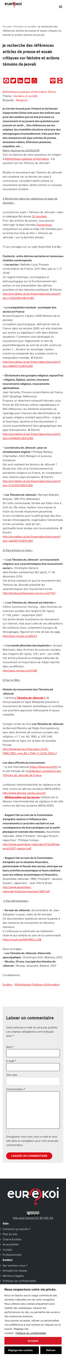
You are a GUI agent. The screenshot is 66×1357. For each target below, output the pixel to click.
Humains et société (25, 26)
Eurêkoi (7, 984)
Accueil (7, 26)
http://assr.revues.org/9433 (20, 636)
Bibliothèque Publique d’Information (37, 984)
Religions (22, 100)
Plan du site (10, 1234)
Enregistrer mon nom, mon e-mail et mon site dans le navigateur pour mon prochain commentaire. (32, 1141)
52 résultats (39, 216)
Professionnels (12, 1254)
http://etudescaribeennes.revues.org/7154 (29, 593)
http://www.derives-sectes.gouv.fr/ (24, 793)
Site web (11, 1075)
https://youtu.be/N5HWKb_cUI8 (22, 939)
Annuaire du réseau (15, 1270)
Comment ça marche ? (16, 1229)
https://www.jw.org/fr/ (43, 767)
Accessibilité (10, 1244)
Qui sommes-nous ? (15, 1265)
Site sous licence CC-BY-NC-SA (33, 1218)
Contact (7, 1249)
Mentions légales (13, 1275)
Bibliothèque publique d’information (27, 158)
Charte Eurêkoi (12, 1239)
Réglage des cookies (20, 1350)
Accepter (33, 1340)
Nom (10, 1047)
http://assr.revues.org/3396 (20, 670)
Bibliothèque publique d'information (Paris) (29, 91)
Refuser (51, 1350)
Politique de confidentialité (30, 1333)
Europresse (44, 224)
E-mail (11, 1061)
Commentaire (15, 1089)
